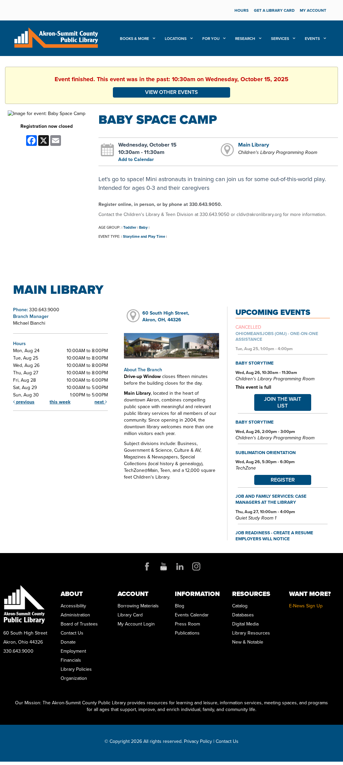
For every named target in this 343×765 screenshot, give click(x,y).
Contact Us (72, 633)
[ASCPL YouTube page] (163, 566)
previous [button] (25, 401)
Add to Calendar (136, 159)
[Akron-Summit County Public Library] (56, 37)
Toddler (129, 227)
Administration (75, 614)
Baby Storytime (254, 363)
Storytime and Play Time (144, 236)
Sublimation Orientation (265, 452)
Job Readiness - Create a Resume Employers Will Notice (274, 535)
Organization (74, 678)
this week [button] (60, 401)
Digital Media (245, 623)
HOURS (241, 10)
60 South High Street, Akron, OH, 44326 (165, 316)
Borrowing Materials (138, 605)
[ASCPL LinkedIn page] (180, 566)
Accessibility (73, 605)
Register (283, 480)
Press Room (187, 623)
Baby (143, 227)
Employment (73, 651)
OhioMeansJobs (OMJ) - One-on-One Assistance (276, 336)
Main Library (253, 145)
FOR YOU (211, 39)
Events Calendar (192, 614)
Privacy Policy (198, 741)
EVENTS (313, 39)
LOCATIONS (176, 39)
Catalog (240, 605)
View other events (171, 92)
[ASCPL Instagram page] (196, 566)
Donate (68, 642)
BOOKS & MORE (135, 39)
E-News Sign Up (306, 605)
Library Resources (251, 633)
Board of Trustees (79, 623)
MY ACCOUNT (313, 10)
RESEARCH (245, 39)
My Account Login (136, 623)
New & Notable (247, 642)
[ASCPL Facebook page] (147, 566)
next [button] (99, 401)
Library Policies (76, 669)
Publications (187, 633)
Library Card (130, 614)
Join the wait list (282, 402)
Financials (71, 660)
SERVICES (280, 39)
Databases (243, 614)
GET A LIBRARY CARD (274, 10)
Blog (179, 605)
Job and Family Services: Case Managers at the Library (270, 499)
